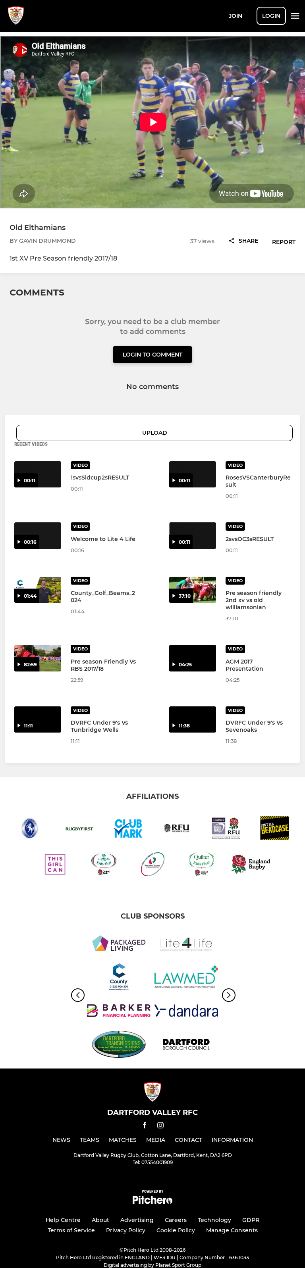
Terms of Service (71, 1230)
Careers (176, 1220)
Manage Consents (232, 1230)
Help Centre (63, 1220)
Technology (214, 1220)
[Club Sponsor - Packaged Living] (119, 944)
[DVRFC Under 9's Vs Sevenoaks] (192, 719)
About (100, 1220)
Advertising (137, 1220)
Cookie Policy (175, 1230)
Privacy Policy (125, 1230)
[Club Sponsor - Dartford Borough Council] (186, 1046)
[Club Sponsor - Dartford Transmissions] (119, 1046)
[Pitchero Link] (152, 1202)
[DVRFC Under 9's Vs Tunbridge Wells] (37, 719)
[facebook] (145, 1126)
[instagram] (160, 1126)
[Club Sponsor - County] (119, 978)
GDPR (250, 1220)
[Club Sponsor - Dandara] (186, 1012)
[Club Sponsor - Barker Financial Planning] (119, 1012)
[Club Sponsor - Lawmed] (186, 978)
